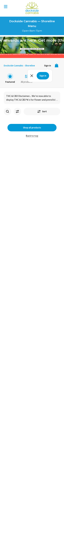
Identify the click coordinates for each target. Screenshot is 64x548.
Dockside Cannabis (32, 8)
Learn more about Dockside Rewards (32, 49)
